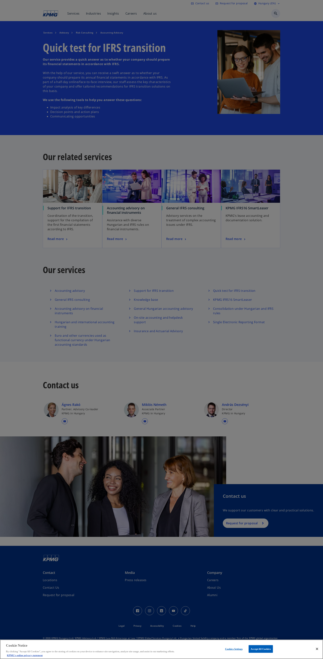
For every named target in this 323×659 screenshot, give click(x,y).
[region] (161, 649)
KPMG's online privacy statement (25, 655)
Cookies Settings (234, 649)
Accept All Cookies (261, 649)
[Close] (317, 649)
